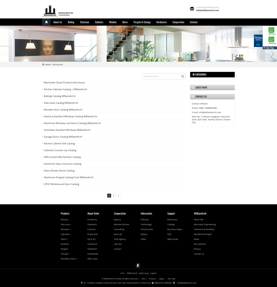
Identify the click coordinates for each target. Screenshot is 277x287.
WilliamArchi (200, 213)
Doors (125, 22)
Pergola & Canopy (142, 22)
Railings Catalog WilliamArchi (59, 96)
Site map (171, 278)
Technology (146, 224)
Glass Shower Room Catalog (59, 170)
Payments (92, 224)
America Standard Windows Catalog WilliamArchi (70, 116)
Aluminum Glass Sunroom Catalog (62, 163)
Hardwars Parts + (69, 258)
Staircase (84, 22)
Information (146, 213)
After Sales (92, 258)
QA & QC (91, 239)
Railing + (65, 219)
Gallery (144, 234)
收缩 (258, 41)
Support (171, 213)
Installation (92, 253)
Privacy (197, 249)
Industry (145, 219)
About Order (93, 213)
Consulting (119, 229)
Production (92, 234)
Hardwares (161, 22)
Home (48, 64)
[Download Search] (183, 76)
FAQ (169, 234)
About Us (57, 22)
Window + (65, 229)
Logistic (153, 273)
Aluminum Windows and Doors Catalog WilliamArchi (72, 123)
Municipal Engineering (205, 224)
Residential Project (203, 234)
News (196, 239)
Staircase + (66, 224)
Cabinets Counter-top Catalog (60, 150)
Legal (161, 278)
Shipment (92, 249)
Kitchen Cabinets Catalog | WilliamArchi (65, 89)
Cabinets (99, 22)
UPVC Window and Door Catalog (61, 184)
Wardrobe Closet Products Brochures (64, 82)
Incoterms (92, 219)
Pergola (64, 249)
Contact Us (199, 253)
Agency (117, 219)
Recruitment (200, 244)
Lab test (118, 244)
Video (143, 239)
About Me (198, 219)
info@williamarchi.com (207, 10)
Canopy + (65, 253)
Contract (91, 229)
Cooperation (178, 22)
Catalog (171, 224)
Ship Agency (120, 239)
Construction (147, 229)
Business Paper (174, 229)
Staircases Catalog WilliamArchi (61, 102)
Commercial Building (204, 229)
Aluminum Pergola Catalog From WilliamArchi (68, 177)
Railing (71, 22)
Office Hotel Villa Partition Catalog (62, 157)
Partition (65, 244)
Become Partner (121, 224)
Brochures (58, 64)
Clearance (92, 244)
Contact (194, 22)
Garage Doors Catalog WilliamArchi (63, 136)
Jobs (143, 278)
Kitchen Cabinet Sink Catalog (59, 143)
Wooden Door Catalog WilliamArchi (63, 109)
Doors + (64, 239)
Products (65, 213)
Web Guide (172, 239)
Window (113, 22)
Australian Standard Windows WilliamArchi (67, 130)
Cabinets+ (65, 234)
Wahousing (144, 273)
